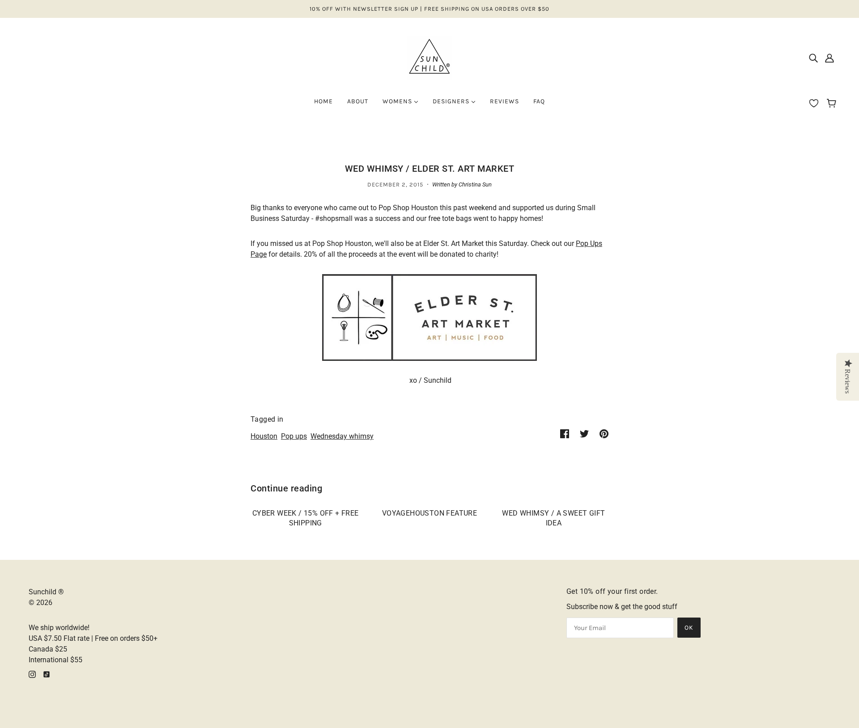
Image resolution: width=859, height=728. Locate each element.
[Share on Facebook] (564, 434)
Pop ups (294, 436)
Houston (264, 436)
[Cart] (833, 104)
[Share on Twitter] (584, 434)
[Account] (829, 58)
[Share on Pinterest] (604, 434)
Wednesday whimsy (342, 436)
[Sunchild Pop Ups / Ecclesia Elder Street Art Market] (429, 317)
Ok (689, 627)
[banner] (429, 57)
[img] (813, 58)
